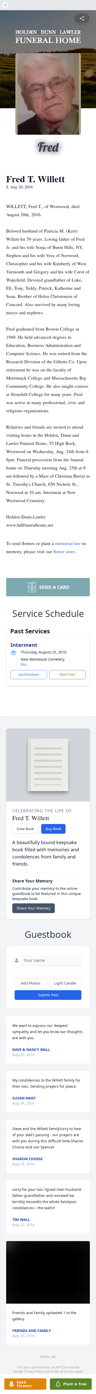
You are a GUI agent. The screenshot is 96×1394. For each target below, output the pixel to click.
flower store (64, 551)
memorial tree (68, 543)
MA (23, 664)
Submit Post (48, 994)
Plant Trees (67, 674)
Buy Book (53, 828)
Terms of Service (62, 1371)
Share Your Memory (33, 908)
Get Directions (28, 674)
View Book (25, 828)
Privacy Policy (33, 1371)
